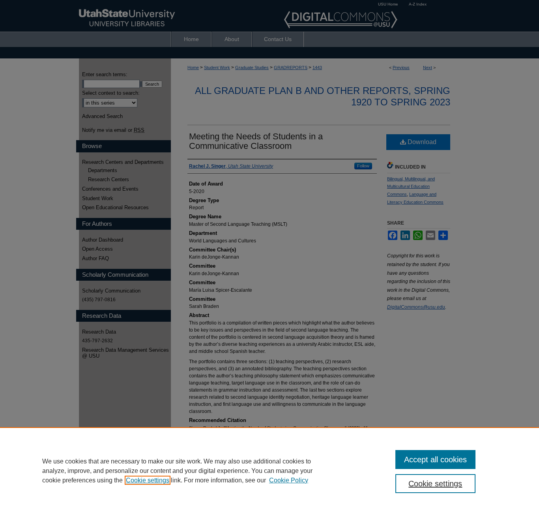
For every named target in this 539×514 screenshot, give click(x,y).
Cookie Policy (288, 480)
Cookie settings (147, 480)
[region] (269, 470)
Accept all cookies (435, 459)
